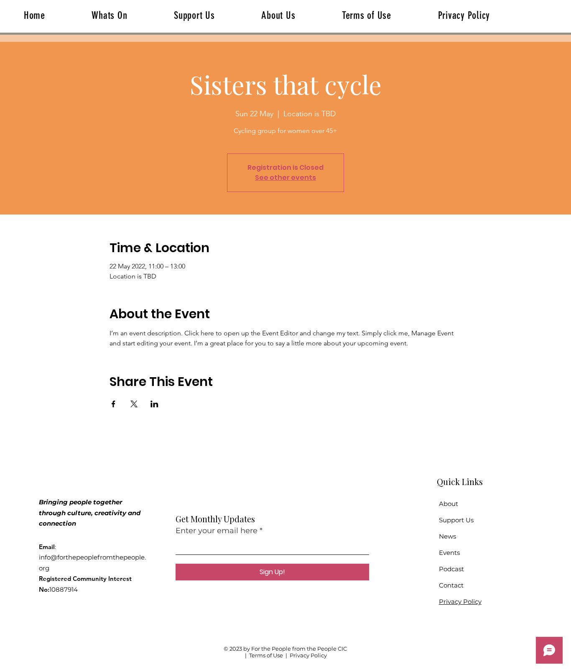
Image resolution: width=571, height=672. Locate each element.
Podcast (451, 569)
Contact (451, 585)
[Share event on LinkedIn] (154, 404)
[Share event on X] (134, 404)
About (448, 504)
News (447, 536)
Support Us (456, 520)
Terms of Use (266, 655)
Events (449, 553)
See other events (285, 177)
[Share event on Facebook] (113, 404)
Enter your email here (216, 530)
